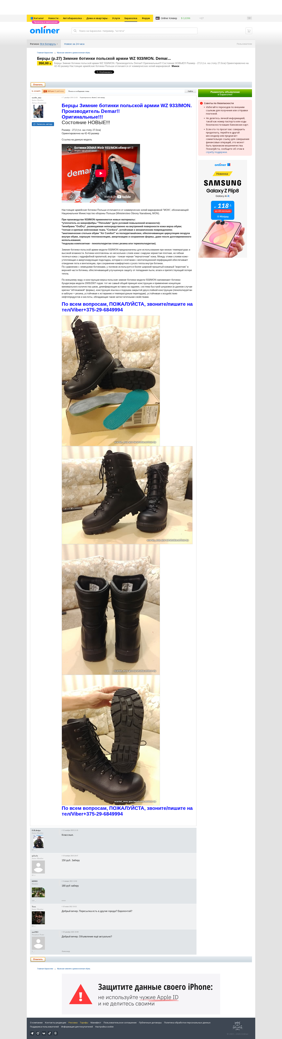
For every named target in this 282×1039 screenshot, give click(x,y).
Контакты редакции (55, 1022)
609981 (35, 881)
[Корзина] (249, 31)
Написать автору (44, 124)
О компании (36, 1022)
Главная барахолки (45, 53)
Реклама (73, 1022)
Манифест (96, 1022)
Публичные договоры (150, 1022)
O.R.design (36, 830)
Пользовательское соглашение (120, 1022)
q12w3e (35, 856)
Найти (190, 91)
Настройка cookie (104, 1026)
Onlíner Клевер (169, 18)
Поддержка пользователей (44, 1026)
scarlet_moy (36, 98)
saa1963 (35, 932)
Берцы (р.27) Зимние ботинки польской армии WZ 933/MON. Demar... (104, 58)
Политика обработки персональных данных (187, 1022)
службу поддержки (216, 152)
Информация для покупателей (77, 1026)
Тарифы (84, 1022)
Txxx (34, 907)
